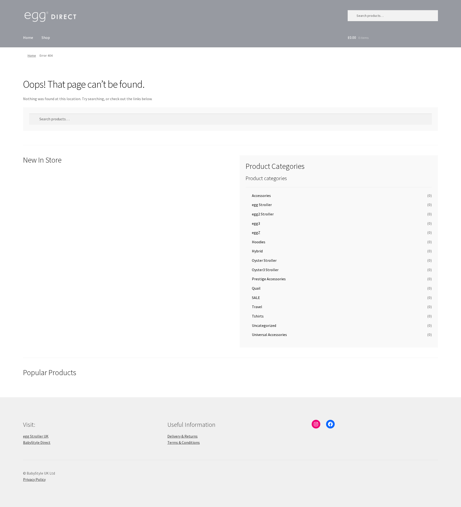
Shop (46, 37)
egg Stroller (262, 204)
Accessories (261, 195)
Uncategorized (264, 325)
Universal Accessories (269, 334)
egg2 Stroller (263, 214)
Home (28, 37)
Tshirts (258, 316)
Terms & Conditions (183, 442)
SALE (256, 297)
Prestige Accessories (269, 278)
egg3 (256, 223)
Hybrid (257, 251)
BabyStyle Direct (36, 442)
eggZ (256, 232)
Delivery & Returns (182, 436)
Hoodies (258, 241)
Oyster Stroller (264, 260)
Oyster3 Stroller (265, 269)
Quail (256, 288)
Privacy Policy (34, 479)
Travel (257, 306)
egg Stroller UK (36, 436)
